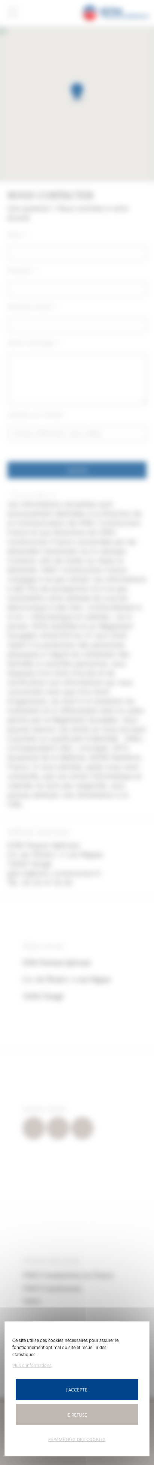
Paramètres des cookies (76, 1439)
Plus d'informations (32, 1365)
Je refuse (77, 1414)
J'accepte (76, 1389)
